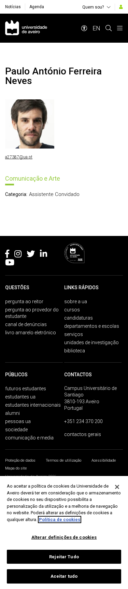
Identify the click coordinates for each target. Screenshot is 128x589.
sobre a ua (75, 301)
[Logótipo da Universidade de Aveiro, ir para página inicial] (26, 28)
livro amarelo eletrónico (30, 332)
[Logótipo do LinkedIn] (43, 255)
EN (96, 28)
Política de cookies (59, 519)
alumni (12, 413)
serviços (73, 334)
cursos (72, 309)
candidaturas (78, 318)
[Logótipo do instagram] (18, 255)
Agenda (36, 6)
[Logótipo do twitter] (31, 255)
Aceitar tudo (64, 576)
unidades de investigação (91, 342)
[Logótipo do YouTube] (9, 263)
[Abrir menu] (120, 28)
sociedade (16, 429)
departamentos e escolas (91, 326)
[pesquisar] (108, 28)
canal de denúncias (26, 324)
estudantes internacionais (33, 405)
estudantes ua (20, 396)
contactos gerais (82, 434)
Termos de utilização (63, 460)
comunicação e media (29, 437)
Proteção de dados (20, 460)
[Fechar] (117, 486)
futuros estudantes (25, 388)
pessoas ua (18, 421)
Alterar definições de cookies (64, 537)
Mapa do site (16, 468)
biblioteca (74, 350)
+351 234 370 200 (83, 421)
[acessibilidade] (84, 28)
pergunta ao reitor (24, 301)
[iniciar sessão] (121, 6)
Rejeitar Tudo (64, 556)
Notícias (13, 6)
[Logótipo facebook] (7, 255)
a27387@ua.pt (18, 157)
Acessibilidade (103, 460)
